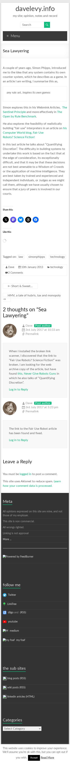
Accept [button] (34, 758)
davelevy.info (35, 9)
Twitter (11, 595)
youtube (12, 621)
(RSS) (22, 612)
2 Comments (15, 273)
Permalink (32, 333)
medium (13, 631)
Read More (47, 757)
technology (57, 256)
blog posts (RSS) (16, 678)
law (20, 256)
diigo (10, 612)
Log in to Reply (18, 389)
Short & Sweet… (20, 286)
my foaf (20, 640)
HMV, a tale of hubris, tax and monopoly (32, 297)
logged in (25, 474)
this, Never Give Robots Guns (37, 373)
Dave (11, 267)
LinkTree (11, 604)
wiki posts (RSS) (16, 687)
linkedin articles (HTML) (21, 696)
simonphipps (36, 256)
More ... (7, 539)
